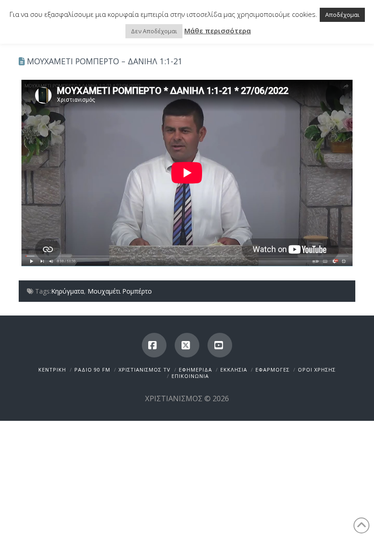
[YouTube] (220, 345)
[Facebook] (154, 345)
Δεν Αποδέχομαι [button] (154, 31)
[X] (187, 345)
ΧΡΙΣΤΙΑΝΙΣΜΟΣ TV (145, 369)
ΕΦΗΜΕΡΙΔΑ (195, 369)
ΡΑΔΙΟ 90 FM (92, 369)
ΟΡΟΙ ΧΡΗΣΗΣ (317, 369)
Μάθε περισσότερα (217, 30)
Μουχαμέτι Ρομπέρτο (120, 291)
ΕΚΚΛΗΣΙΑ (233, 369)
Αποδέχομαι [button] (342, 14)
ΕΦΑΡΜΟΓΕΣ (272, 369)
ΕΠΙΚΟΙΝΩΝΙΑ (190, 375)
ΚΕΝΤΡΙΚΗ (52, 369)
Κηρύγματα (67, 291)
